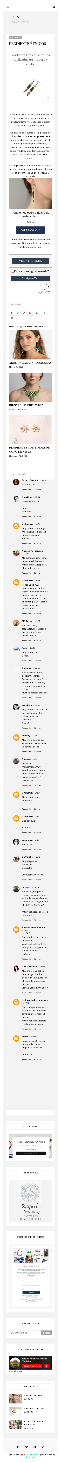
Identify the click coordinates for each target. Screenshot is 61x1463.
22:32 (37, 705)
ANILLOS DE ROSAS (34, 1408)
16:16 (37, 580)
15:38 (36, 887)
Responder (26, 490)
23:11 (35, 736)
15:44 (37, 497)
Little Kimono (30, 966)
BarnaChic (28, 857)
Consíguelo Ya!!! (30, 278)
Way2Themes (33, 1455)
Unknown (27, 524)
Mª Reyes (27, 621)
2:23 (37, 793)
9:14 (37, 840)
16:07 (27, 553)
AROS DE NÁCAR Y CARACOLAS (30, 362)
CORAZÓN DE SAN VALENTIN (33, 1423)
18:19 (37, 621)
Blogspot (30, 1457)
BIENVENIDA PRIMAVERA (26, 405)
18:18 (42, 966)
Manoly (26, 735)
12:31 (44, 480)
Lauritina (27, 497)
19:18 (27, 1003)
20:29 (32, 648)
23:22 (35, 759)
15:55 (37, 524)
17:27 (27, 933)
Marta (25, 1036)
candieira (27, 840)
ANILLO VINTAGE (33, 1395)
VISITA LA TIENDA (30, 260)
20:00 (33, 1037)
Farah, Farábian (30, 480)
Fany (24, 648)
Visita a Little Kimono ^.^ (35, 988)
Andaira (26, 759)
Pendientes (16, 304)
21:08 (37, 668)
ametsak (27, 705)
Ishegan (26, 887)
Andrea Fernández (32, 551)
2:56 (37, 816)
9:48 (38, 857)
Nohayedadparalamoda (35, 1000)
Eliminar (37, 490)
